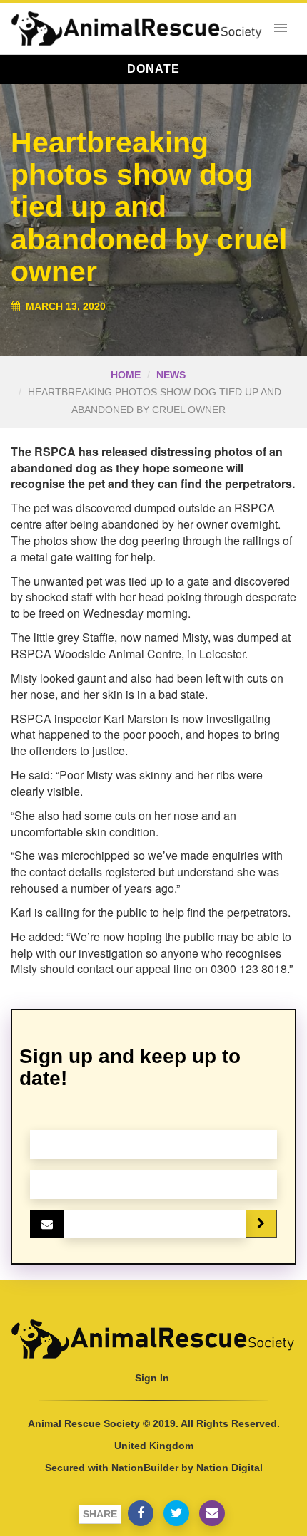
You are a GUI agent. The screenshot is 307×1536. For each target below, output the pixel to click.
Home (126, 374)
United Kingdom (153, 1445)
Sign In (152, 1378)
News (171, 374)
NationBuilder (144, 1467)
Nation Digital (229, 1467)
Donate (153, 69)
